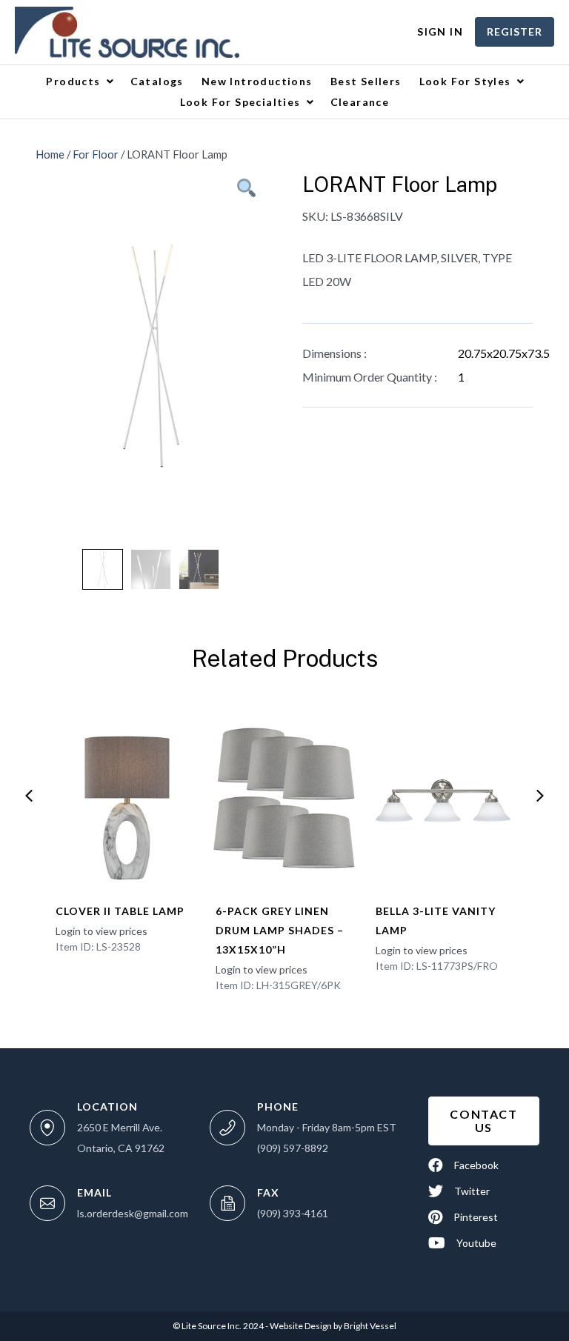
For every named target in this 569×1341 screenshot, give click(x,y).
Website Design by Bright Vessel (332, 1325)
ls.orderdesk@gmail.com (132, 1213)
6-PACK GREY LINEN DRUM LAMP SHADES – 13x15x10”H (280, 930)
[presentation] (29, 796)
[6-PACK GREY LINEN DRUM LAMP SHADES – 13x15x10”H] (284, 798)
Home (50, 154)
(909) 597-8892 (292, 1148)
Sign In (440, 31)
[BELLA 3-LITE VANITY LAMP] (444, 798)
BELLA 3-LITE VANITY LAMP (436, 920)
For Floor (96, 154)
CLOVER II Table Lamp (120, 911)
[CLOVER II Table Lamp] (124, 798)
